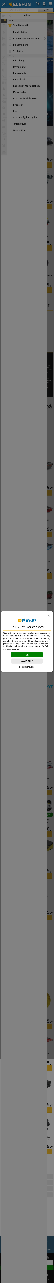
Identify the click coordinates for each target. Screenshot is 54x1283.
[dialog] (27, 641)
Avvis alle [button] (27, 661)
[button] (27, 666)
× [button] (48, 616)
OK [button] (27, 654)
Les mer (15, 649)
